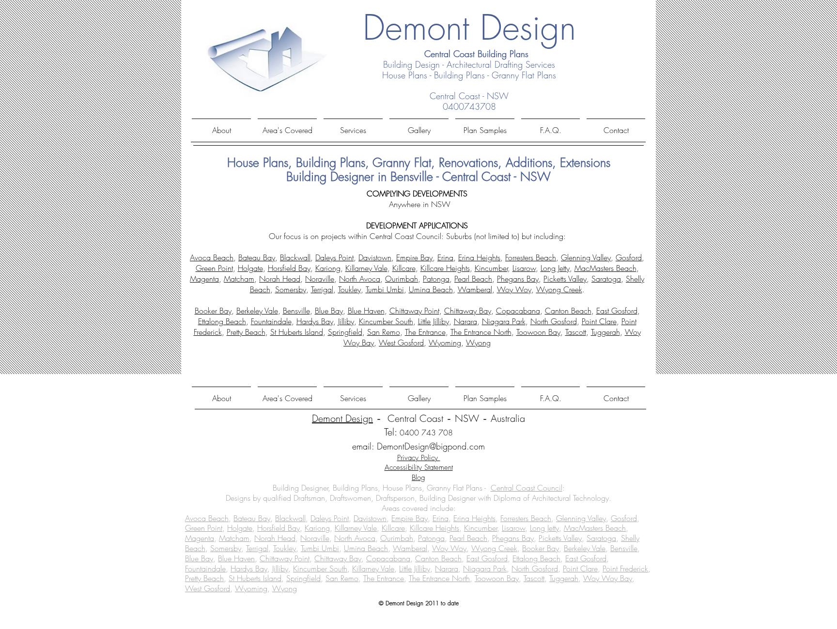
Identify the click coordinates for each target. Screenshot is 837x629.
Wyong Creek (559, 289)
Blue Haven (366, 310)
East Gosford (616, 310)
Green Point (214, 268)
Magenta (204, 278)
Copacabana (518, 310)
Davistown (374, 257)
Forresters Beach (530, 257)
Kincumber (491, 268)
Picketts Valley (565, 278)
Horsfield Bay (289, 268)
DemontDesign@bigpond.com (431, 446)
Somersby (290, 289)
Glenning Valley (586, 257)
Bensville (296, 310)
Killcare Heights (445, 268)
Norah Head (279, 278)
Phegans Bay (518, 278)
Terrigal (322, 289)
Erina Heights (479, 257)
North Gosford (553, 321)
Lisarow (524, 268)
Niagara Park (504, 321)
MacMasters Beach (605, 268)
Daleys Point (334, 257)
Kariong (328, 268)
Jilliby (346, 321)
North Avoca (359, 278)
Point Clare (599, 321)
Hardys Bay (314, 321)
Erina (445, 257)
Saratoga (606, 278)
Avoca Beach (211, 257)
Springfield (345, 332)
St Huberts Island (296, 332)
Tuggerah (605, 332)
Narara (465, 321)
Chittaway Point (414, 310)
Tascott (575, 332)
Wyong (478, 342)
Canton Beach (568, 310)
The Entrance (425, 332)
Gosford (629, 257)
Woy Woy (514, 289)
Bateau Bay (256, 257)
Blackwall (295, 257)
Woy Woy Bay (607, 578)
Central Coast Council (526, 487)
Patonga (436, 278)
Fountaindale (271, 321)
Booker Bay (213, 310)
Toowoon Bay (538, 332)
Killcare (404, 268)
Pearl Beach (473, 278)
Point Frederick (625, 568)
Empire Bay (414, 257)
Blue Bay (329, 310)
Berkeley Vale (257, 310)
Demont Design (342, 418)
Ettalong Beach (222, 321)
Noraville (319, 278)
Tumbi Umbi (385, 289)
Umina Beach (431, 289)
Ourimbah (401, 278)
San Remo (383, 332)
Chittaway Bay (467, 310)
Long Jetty (555, 268)
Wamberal (475, 289)
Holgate (250, 268)
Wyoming (445, 342)
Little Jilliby (433, 321)
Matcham (239, 278)
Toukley (349, 289)
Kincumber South (386, 321)
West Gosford (401, 342)
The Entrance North (481, 332)
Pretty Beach (246, 332)
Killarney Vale (366, 268)
